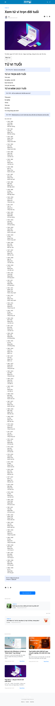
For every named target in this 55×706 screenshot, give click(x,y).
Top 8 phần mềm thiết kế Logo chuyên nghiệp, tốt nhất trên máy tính (39, 653)
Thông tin (7, 7)
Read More (22, 661)
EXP (25, 699)
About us (22, 701)
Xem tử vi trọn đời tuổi (19, 69)
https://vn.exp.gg (14, 577)
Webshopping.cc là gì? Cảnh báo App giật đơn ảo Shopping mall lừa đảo (30, 114)
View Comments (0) (26, 593)
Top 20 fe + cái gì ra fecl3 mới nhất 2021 (14, 680)
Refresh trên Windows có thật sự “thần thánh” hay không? (15, 652)
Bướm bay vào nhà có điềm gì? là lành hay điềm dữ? (25, 606)
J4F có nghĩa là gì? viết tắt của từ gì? (21, 93)
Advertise (32, 701)
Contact (27, 701)
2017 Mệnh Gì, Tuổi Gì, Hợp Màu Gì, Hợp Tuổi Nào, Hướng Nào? (23, 620)
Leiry (9, 16)
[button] (5, 2)
